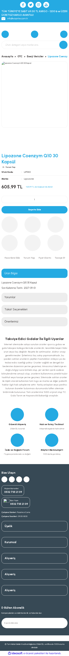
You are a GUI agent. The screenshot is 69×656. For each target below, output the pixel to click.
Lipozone (29, 179)
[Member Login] (64, 34)
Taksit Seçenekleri (15, 309)
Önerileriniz (11, 321)
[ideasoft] (15, 653)
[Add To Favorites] (12, 258)
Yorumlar (9, 297)
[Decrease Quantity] (7, 199)
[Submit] (64, 623)
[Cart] (5, 34)
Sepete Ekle (34, 209)
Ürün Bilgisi (10, 273)
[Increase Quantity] (62, 199)
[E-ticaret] (34, 653)
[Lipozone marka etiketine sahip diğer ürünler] (14, 143)
